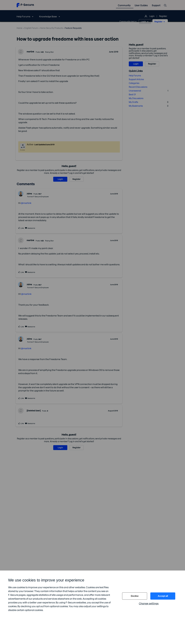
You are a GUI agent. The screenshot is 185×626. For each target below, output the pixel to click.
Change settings (149, 603)
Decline (135, 596)
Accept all (163, 596)
